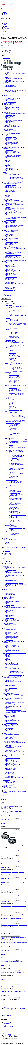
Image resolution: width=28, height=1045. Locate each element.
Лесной (8, 207)
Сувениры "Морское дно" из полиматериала (13, 99)
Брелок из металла (10, 85)
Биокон (8, 205)
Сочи (4, 24)
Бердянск (5, 35)
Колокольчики (9, 234)
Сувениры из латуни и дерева (10, 230)
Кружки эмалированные (12, 242)
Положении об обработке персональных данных (12, 42)
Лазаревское (6, 28)
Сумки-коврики (13, 194)
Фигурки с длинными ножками (14, 258)
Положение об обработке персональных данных (15, 1009)
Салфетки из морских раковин (13, 155)
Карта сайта (6, 1016)
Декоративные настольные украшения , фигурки (15, 492)
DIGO (7, 161)
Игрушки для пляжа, (8, 106)
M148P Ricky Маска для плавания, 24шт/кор (12, 861)
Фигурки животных (11, 125)
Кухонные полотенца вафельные (17, 131)
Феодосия (5, 13)
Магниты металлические (12, 142)
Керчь (4, 12)
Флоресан (8, 209)
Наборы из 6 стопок (11, 275)
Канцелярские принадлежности (11, 126)
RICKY (8, 165)
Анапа (5, 23)
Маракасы (8, 213)
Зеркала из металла (11, 96)
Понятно (3, 47)
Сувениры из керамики (9, 221)
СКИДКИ (5, 538)
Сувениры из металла (8, 239)
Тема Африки (6, 286)
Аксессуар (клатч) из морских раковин (15, 73)
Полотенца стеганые (11, 203)
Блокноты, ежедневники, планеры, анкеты (16, 90)
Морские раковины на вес (12, 152)
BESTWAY (9, 160)
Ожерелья (8, 80)
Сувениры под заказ (8, 1026)
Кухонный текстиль (8, 129)
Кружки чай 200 (10, 271)
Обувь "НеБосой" (10, 173)
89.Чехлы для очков (11, 185)
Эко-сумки (9, 284)
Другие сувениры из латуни (13, 233)
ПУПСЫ (8, 122)
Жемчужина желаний (8, 103)
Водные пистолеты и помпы (13, 107)
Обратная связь (7, 1015)
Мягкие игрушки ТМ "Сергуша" (14, 120)
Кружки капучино (10, 266)
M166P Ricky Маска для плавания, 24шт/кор (12, 895)
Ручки (7, 128)
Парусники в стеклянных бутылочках (12, 182)
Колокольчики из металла (12, 240)
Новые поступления (8, 1023)
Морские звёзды (10, 150)
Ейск (4, 31)
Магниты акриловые (11, 135)
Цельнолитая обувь (14, 179)
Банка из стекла (10, 262)
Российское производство (12, 170)
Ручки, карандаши (10, 93)
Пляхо (4, 27)
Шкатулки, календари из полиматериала (16, 260)
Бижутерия (6, 72)
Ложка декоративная (11, 243)
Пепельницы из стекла (11, 277)
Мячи (7, 108)
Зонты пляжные (10, 190)
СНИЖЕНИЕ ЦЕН (8, 537)
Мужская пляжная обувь (15, 177)
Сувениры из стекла (8, 261)
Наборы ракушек (10, 153)
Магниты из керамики (11, 138)
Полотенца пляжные (8, 199)
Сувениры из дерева (11, 218)
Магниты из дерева (11, 137)
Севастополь (6, 15)
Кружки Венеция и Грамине (13, 264)
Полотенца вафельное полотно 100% (15, 200)
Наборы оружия (10, 121)
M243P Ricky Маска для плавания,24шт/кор (12, 918)
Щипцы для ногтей (11, 102)
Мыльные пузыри (10, 118)
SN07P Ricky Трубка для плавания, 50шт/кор (12, 965)
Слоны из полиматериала (12, 256)
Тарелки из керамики (11, 229)
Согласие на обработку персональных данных (14, 1008)
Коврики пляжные (10, 191)
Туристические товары (9, 290)
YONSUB (8, 166)
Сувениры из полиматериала (10, 247)
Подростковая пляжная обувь (16, 178)
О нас (7, 542)
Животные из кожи (11, 287)
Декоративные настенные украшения (15, 248)
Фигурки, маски (10, 288)
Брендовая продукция (8, 87)
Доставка (8, 543)
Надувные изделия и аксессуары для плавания (14, 159)
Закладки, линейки (11, 91)
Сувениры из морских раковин (14, 156)
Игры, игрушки (7, 112)
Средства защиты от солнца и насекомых (13, 204)
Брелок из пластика (11, 86)
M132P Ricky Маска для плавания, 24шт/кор (12, 823)
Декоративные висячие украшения (17, 217)
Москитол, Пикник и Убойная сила (15, 208)
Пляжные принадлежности (10, 183)
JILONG (8, 164)
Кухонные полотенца (11, 130)
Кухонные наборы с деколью (13, 223)
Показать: (3, 802)
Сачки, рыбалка (10, 124)
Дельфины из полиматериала (13, 252)
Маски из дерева (10, 214)
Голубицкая (6, 29)
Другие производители (12, 169)
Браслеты (8, 74)
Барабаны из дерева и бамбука (13, 212)
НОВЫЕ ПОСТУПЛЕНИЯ (10, 539)
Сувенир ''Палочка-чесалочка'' (13, 216)
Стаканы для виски (11, 278)
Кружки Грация (10, 265)
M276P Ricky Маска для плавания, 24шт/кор (12, 954)
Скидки (5, 1025)
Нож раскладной (10, 244)
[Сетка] (2, 798)
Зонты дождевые (7, 104)
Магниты (5, 134)
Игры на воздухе (10, 115)
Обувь (4, 172)
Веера (4, 94)
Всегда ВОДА (9, 168)
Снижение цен (7, 1022)
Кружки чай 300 (10, 273)
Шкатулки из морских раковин (13, 157)
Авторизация (6, 58)
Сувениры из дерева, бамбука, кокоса (12, 211)
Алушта (5, 14)
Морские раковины (11, 151)
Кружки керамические (11, 222)
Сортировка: (4, 799)
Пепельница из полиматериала (13, 255)
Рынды (8, 236)
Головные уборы (10, 186)
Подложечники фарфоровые (13, 226)
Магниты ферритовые (11, 143)
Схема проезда (7, 1034)
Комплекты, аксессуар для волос (14, 78)
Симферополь (6, 10)
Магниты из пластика (11, 139)
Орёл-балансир (10, 253)
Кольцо (8, 77)
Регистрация (6, 56)
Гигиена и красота (7, 95)
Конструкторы (9, 116)
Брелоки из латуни (11, 231)
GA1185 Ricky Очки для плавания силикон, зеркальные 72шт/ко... (12, 812)
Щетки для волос (10, 100)
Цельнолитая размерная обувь (16, 181)
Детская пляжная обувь (15, 174)
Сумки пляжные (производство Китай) (15, 283)
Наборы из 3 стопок (11, 274)
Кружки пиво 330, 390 (11, 268)
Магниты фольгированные (13, 144)
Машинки (8, 117)
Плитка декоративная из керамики (14, 225)
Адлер (5, 26)
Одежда (8, 195)
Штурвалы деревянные (12, 238)
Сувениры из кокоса (11, 220)
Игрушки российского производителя (15, 113)
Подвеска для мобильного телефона (15, 81)
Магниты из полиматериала (13, 141)
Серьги (8, 82)
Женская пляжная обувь (15, 176)
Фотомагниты (9, 146)
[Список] (1, 798)
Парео (7, 198)
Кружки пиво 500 (10, 269)
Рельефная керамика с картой (13, 227)
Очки (7, 196)
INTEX (8, 163)
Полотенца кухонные (14, 133)
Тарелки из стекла (10, 279)
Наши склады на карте (9, 1035)
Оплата (8, 544)
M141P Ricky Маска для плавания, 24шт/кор (12, 850)
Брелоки (5, 83)
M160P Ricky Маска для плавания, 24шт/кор (12, 872)
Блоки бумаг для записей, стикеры (14, 89)
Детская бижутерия (11, 76)
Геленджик (6, 22)
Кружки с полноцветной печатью (14, 270)
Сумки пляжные (7, 281)
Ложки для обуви (10, 235)
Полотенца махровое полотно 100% (15, 201)
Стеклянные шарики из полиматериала (16, 257)
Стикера (8, 246)
